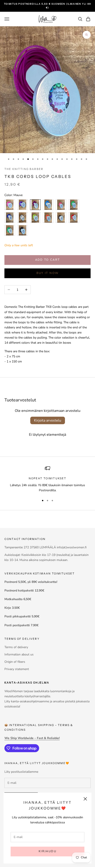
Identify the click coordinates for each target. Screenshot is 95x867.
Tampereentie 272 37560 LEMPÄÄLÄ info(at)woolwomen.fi (45, 547)
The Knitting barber (23, 169)
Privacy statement (16, 669)
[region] (47, 479)
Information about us (19, 654)
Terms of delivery (16, 647)
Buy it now (47, 273)
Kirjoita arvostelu (47, 420)
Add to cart (47, 260)
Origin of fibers (14, 662)
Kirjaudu (47, 851)
